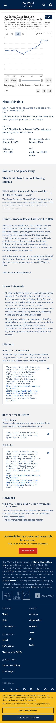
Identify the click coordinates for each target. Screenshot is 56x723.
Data (4, 620)
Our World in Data (28, 4)
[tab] (7, 34)
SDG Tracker (8, 646)
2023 (48, 80)
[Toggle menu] (5, 5)
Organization (35, 620)
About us (33, 614)
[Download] (38, 91)
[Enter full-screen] (49, 91)
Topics (5, 614)
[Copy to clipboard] (45, 368)
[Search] (43, 4)
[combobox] (43, 4)
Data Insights (8, 627)
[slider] (20, 80)
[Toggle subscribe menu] (51, 5)
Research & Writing (11, 665)
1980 (13, 80)
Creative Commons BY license (18, 325)
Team (31, 633)
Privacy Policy (23, 704)
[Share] (44, 91)
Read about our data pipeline (15, 273)
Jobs (31, 639)
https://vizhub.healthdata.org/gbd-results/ (24, 520)
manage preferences (41, 704)
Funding (33, 627)
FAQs (33, 587)
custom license (9, 581)
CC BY (6, 91)
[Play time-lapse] (6, 80)
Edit (45, 34)
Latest (5, 640)
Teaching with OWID (12, 652)
